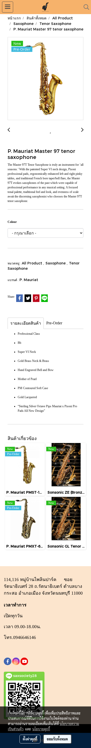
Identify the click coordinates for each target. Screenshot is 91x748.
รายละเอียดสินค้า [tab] (25, 323)
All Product (32, 263)
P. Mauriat (28, 280)
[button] (85, 7)
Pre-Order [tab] (54, 323)
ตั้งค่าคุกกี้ (30, 739)
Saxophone (56, 263)
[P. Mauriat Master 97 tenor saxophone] (45, 78)
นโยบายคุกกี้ (41, 729)
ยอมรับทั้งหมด (57, 739)
